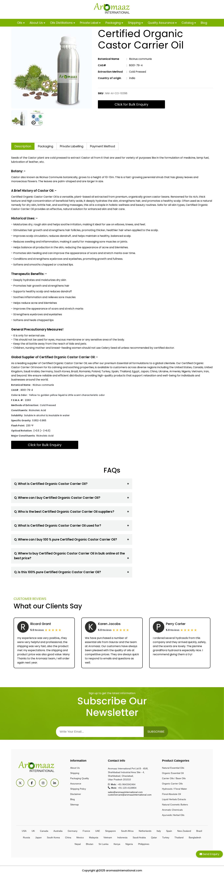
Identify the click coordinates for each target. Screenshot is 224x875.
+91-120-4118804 (127, 788)
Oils (20, 23)
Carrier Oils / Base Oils (174, 778)
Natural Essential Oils (173, 768)
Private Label (89, 23)
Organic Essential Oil (173, 773)
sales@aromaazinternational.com (125, 792)
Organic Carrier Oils (172, 783)
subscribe (155, 731)
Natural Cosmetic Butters (175, 804)
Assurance (75, 783)
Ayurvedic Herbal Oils (173, 815)
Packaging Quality (79, 778)
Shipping (134, 23)
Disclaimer (75, 794)
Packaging (113, 23)
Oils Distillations (61, 23)
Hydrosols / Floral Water (174, 789)
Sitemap (74, 804)
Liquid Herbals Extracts (174, 799)
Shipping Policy (78, 789)
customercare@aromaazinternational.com (130, 794)
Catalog (188, 23)
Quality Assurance (161, 23)
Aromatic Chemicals (172, 809)
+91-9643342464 (126, 784)
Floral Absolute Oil (171, 794)
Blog (204, 23)
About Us (37, 23)
